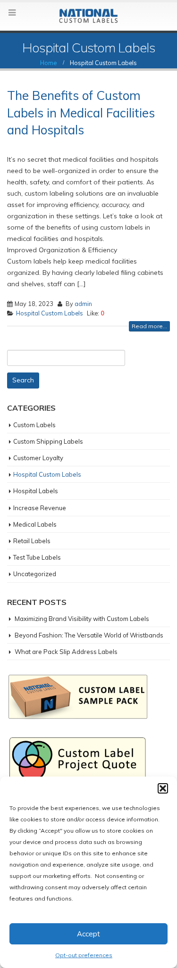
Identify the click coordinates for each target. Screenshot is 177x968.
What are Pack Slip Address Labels (66, 651)
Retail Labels (32, 541)
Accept (88, 933)
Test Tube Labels (37, 557)
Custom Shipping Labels (48, 441)
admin (83, 303)
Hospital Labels (35, 491)
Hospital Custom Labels (49, 313)
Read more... (149, 326)
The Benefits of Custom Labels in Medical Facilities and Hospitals (81, 113)
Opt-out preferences (83, 955)
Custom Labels (34, 425)
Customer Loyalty (38, 458)
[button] (163, 788)
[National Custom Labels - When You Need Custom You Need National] (88, 16)
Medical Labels (35, 524)
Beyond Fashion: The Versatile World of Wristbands (89, 635)
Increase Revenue (39, 508)
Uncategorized (34, 574)
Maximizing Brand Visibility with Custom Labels (82, 618)
